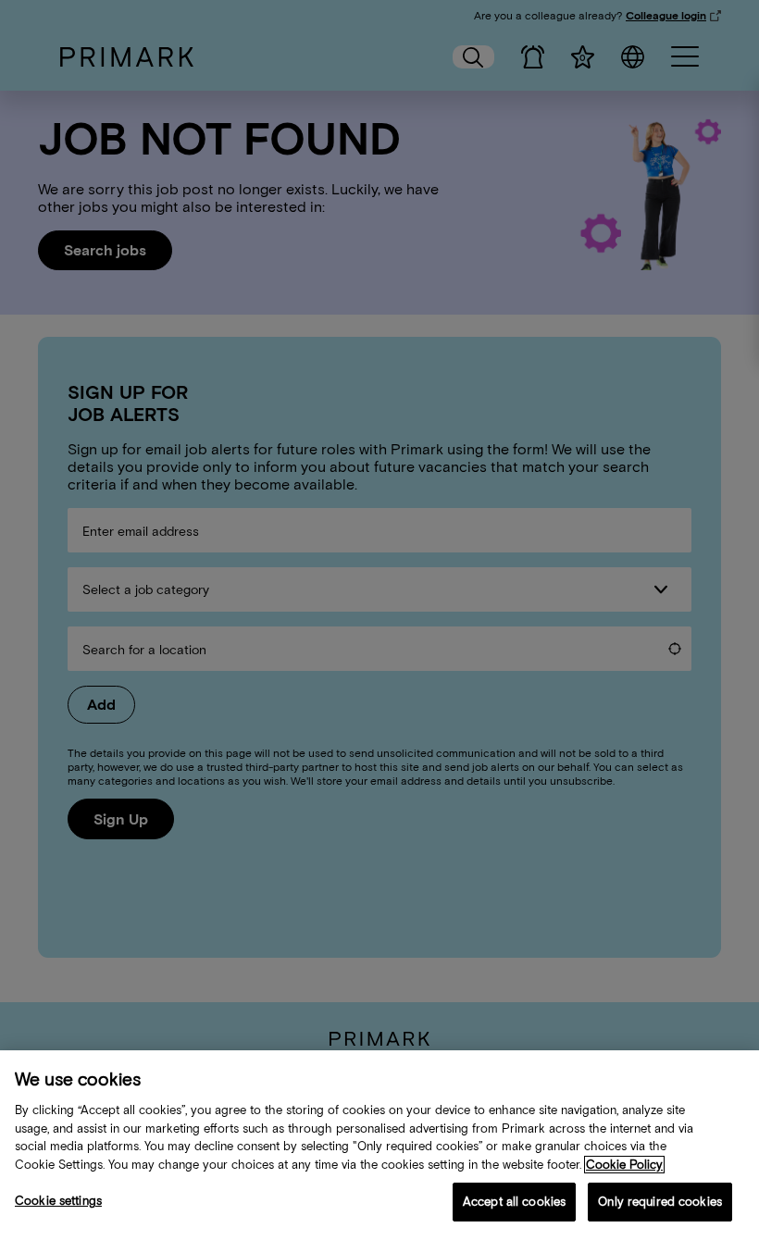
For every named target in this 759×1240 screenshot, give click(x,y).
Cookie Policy (624, 1165)
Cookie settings (58, 1201)
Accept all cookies (514, 1202)
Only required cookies (660, 1202)
